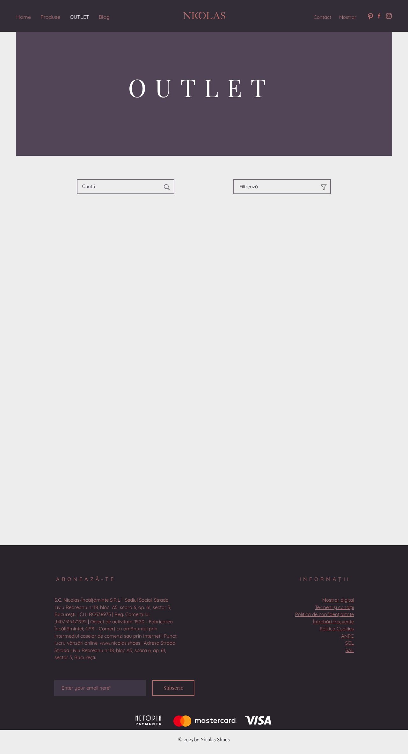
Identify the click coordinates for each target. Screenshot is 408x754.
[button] (116, 647)
